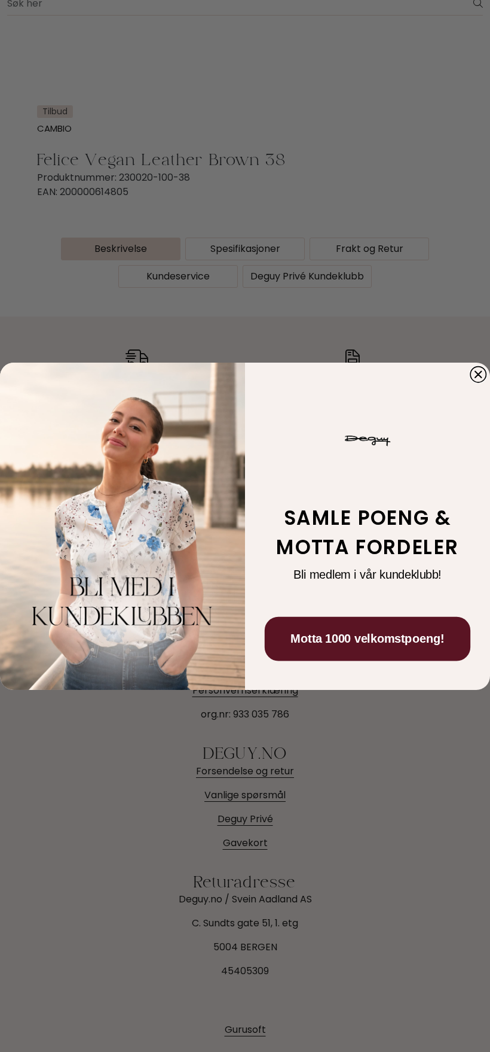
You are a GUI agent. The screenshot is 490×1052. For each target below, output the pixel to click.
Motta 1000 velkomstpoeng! (367, 638)
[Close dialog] (478, 374)
